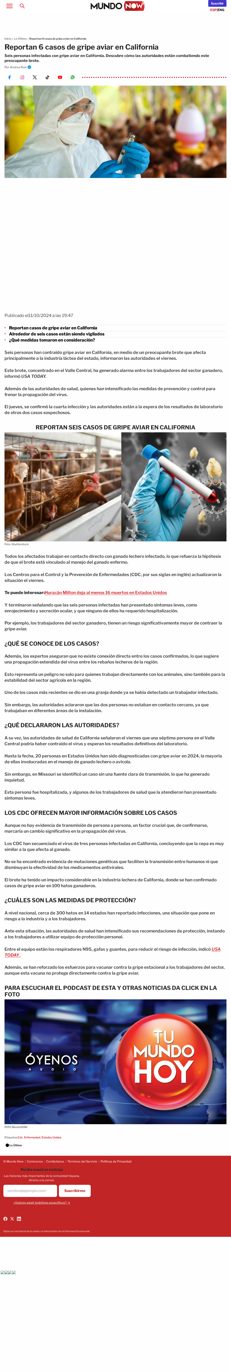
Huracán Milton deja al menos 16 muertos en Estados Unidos (106, 592)
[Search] (22, 6)
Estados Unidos (51, 1137)
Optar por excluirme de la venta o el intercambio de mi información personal (46, 1231)
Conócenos (35, 1161)
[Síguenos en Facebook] (5, 1219)
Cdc (20, 1137)
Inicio (8, 38)
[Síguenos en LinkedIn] (19, 1219)
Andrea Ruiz (18, 67)
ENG (220, 10)
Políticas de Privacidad (116, 1161)
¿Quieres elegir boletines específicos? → (41, 1202)
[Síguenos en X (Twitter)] (12, 1219)
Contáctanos (55, 1161)
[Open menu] (9, 6)
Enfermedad (32, 1137)
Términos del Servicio (82, 1161)
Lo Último (20, 38)
